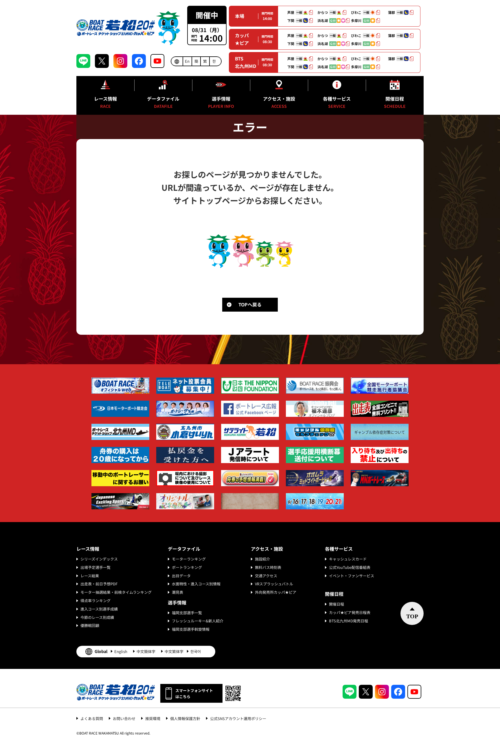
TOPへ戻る (250, 304)
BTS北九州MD (245, 62)
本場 (239, 15)
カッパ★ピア (242, 39)
